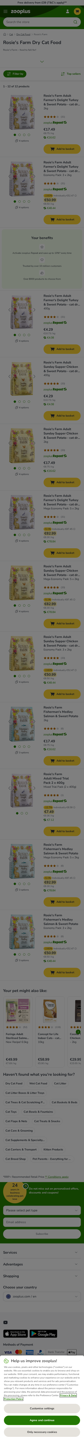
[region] (42, 1397)
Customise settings (42, 1408)
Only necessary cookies (42, 1432)
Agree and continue (42, 1420)
